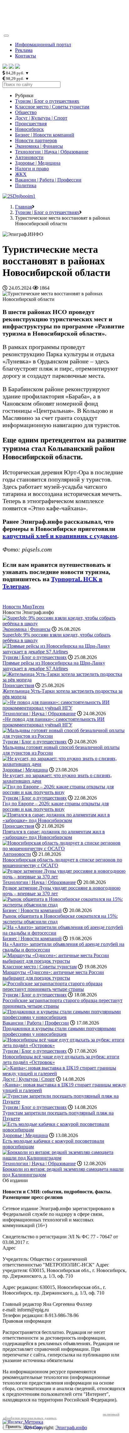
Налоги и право (32, 168)
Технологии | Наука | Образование (51, 151)
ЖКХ (21, 174)
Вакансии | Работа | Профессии (48, 179)
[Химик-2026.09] (19, 196)
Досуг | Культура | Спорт (41, 118)
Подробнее (33, 1427)
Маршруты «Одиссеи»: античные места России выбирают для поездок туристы (53, 975)
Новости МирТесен (23, 606)
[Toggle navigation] (6, 36)
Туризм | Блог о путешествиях (47, 101)
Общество (26, 112)
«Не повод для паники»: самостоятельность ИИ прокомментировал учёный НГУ (54, 721)
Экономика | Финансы (39, 146)
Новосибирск (29, 129)
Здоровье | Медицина (37, 163)
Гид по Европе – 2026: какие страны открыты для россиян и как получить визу (56, 806)
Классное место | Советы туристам (52, 106)
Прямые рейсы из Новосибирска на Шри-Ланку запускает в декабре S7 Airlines (54, 665)
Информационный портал (43, 44)
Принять (13, 1426)
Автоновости (29, 157)
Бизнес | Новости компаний (44, 134)
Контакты (25, 55)
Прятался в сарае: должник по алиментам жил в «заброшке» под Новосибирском (54, 834)
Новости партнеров (36, 140)
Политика (25, 185)
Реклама (24, 50)
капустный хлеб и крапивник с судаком (60, 535)
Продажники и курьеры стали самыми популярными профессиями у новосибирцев (59, 1031)
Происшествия (31, 123)
